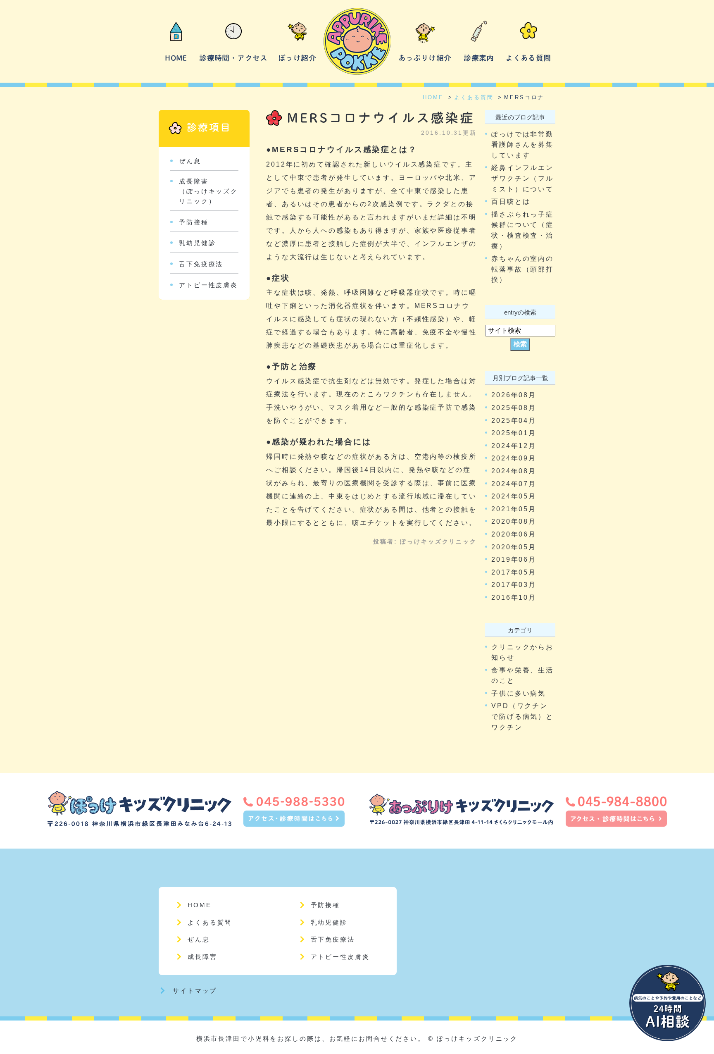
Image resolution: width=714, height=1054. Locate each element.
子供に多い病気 (518, 693)
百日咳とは (510, 201)
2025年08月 (513, 407)
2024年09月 (513, 458)
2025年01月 (513, 432)
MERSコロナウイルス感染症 (380, 117)
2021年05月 (513, 509)
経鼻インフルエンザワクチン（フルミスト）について (522, 178)
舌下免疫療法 (201, 263)
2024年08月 (513, 471)
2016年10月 (513, 597)
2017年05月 (513, 572)
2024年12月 (513, 445)
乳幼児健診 (197, 242)
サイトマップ (195, 990)
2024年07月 (513, 483)
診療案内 (479, 58)
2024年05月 (513, 496)
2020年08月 (513, 521)
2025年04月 (513, 420)
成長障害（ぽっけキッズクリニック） (208, 191)
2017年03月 (513, 584)
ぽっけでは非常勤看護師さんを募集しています (522, 145)
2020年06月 (513, 534)
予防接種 (194, 222)
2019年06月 (513, 559)
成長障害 (202, 956)
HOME (176, 58)
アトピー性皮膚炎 (208, 285)
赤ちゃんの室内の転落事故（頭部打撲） (522, 269)
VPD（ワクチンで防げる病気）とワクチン (522, 716)
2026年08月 (513, 394)
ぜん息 (190, 161)
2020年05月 (513, 547)
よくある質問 (528, 58)
